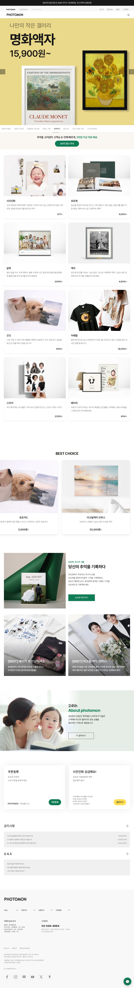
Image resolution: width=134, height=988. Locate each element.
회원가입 (110, 9)
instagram (15, 977)
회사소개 (6, 948)
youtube (32, 977)
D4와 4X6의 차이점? (80, 799)
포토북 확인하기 (81, 597)
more (127, 826)
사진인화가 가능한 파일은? (81, 804)
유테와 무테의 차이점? (80, 801)
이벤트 (118, 9)
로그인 (102, 9)
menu (128, 14)
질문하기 (120, 802)
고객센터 (126, 9)
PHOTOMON (10, 9)
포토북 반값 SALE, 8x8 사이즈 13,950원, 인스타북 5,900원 (67, 3)
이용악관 (14, 948)
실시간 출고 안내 (67, 143)
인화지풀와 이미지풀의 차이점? (83, 797)
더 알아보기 (81, 735)
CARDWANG (37, 9)
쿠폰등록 (54, 802)
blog (24, 977)
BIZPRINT (23, 9)
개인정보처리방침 (24, 948)
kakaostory (49, 977)
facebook (7, 977)
